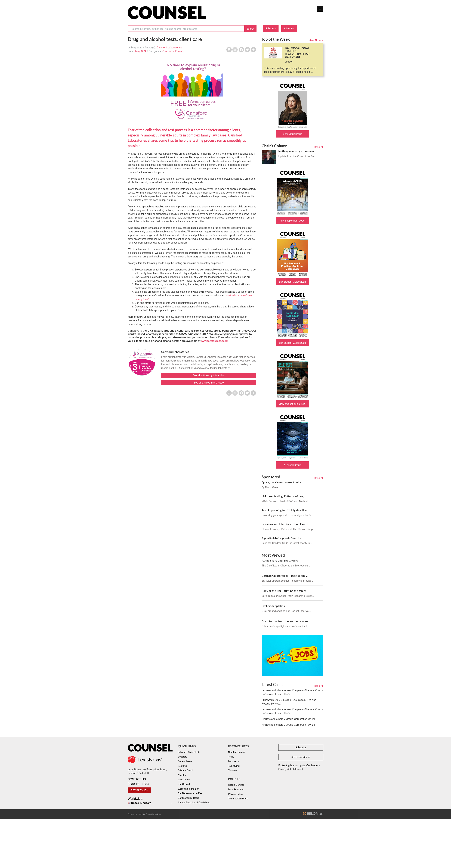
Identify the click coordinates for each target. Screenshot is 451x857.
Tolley (231, 756)
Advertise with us (300, 757)
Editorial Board (185, 770)
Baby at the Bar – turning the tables (284, 590)
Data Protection (236, 789)
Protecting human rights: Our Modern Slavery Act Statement (299, 767)
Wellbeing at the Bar (188, 788)
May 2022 (140, 51)
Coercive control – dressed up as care (285, 621)
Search (250, 28)
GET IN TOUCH (139, 790)
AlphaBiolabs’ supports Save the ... (283, 538)
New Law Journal (236, 752)
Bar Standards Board (188, 797)
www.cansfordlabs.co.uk (214, 340)
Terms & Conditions (238, 798)
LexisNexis (233, 761)
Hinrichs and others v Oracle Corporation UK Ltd (289, 719)
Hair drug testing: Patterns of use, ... (284, 496)
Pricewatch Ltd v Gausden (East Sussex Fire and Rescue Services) (289, 701)
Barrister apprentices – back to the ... (285, 575)
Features (182, 765)
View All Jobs (316, 40)
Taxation (232, 770)
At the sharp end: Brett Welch (280, 560)
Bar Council (184, 784)
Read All (318, 147)
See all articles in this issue (209, 382)
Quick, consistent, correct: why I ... (283, 482)
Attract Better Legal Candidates (194, 802)
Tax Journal (234, 765)
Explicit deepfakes (273, 605)
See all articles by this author (209, 375)
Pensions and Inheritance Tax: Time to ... (287, 524)
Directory (182, 756)
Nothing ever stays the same (296, 151)
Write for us (184, 779)
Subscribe (270, 28)
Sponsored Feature (173, 51)
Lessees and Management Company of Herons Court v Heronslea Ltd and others (292, 692)
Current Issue (185, 761)
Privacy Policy (235, 794)
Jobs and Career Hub (188, 752)
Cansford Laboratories (169, 47)
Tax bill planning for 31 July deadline (284, 510)
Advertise (289, 28)
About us (182, 775)
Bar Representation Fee (190, 793)
